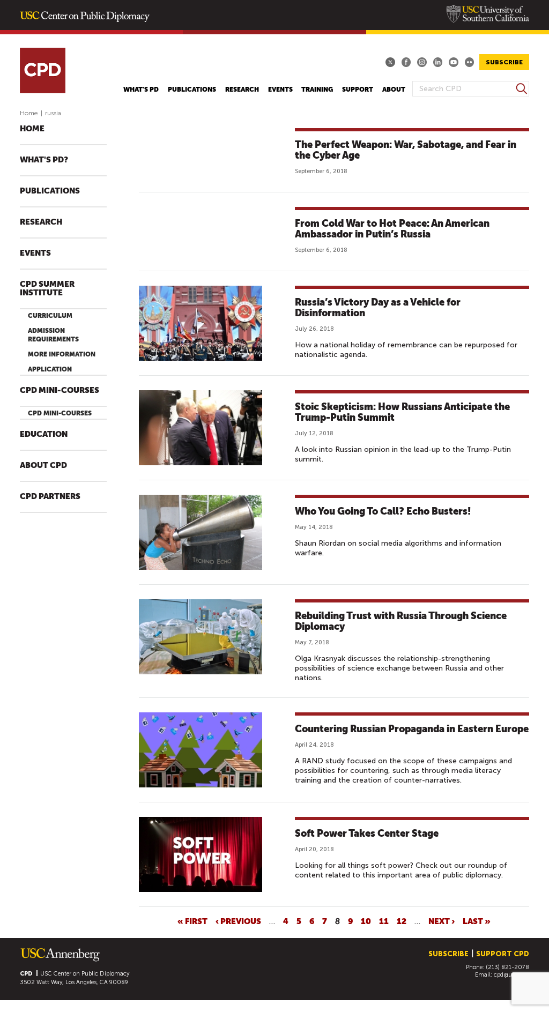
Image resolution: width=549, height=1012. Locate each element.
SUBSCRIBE (504, 62)
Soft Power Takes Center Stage (367, 833)
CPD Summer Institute (47, 288)
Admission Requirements (53, 335)
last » (477, 921)
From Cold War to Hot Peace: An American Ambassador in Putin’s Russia (392, 229)
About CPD (43, 465)
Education (44, 434)
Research (242, 89)
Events (280, 89)
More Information (61, 354)
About (393, 89)
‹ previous (238, 921)
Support (357, 89)
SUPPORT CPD (502, 954)
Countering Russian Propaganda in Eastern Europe (412, 728)
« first (192, 921)
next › (441, 921)
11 (384, 921)
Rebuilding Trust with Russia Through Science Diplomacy (401, 621)
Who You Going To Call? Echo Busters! (383, 511)
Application (50, 369)
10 (366, 921)
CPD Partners (50, 496)
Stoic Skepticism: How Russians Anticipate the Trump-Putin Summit (402, 412)
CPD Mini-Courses (59, 390)
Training (317, 89)
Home (29, 113)
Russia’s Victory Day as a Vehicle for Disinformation (378, 307)
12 (401, 921)
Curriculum (50, 315)
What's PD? (44, 160)
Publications (192, 89)
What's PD (141, 89)
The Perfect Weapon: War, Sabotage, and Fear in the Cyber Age (405, 150)
